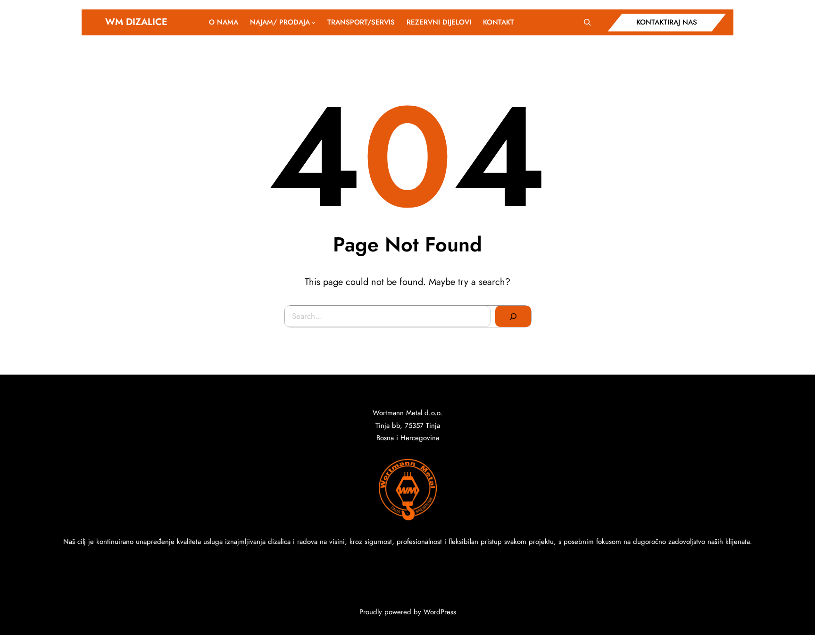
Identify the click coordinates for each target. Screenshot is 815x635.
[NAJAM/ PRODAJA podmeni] (313, 22)
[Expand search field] (587, 22)
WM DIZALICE (136, 22)
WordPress (440, 612)
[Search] (513, 316)
